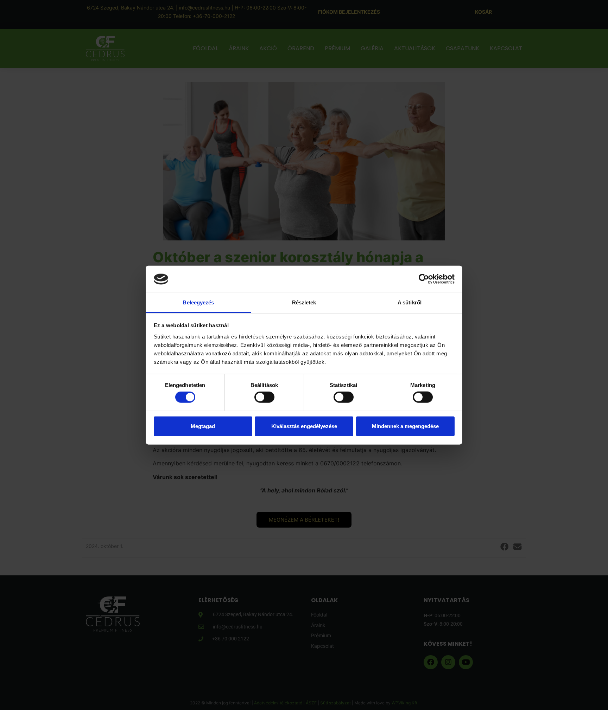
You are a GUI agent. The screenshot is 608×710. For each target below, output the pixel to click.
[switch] (264, 397)
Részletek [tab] (304, 302)
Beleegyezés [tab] (198, 302)
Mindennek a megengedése (405, 426)
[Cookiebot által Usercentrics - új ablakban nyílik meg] (424, 279)
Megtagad (203, 426)
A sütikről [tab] (410, 302)
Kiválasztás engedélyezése (304, 426)
